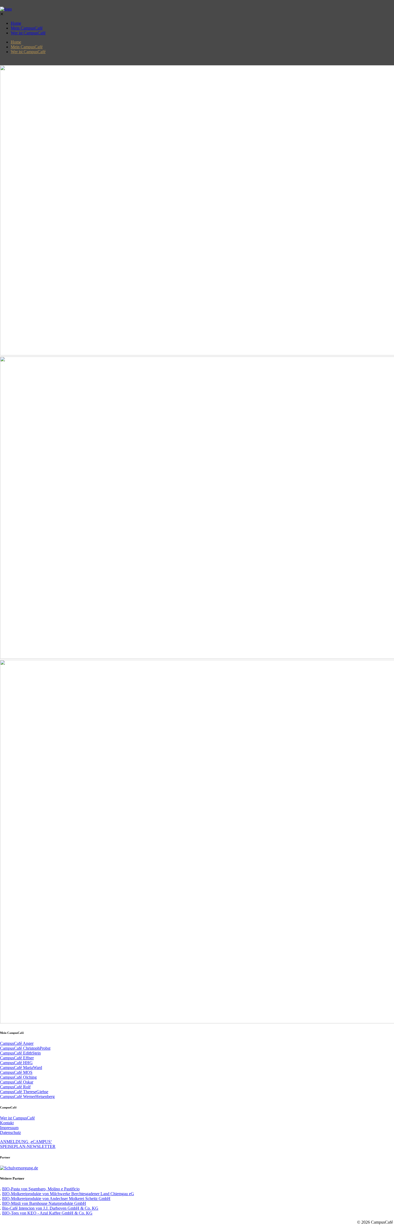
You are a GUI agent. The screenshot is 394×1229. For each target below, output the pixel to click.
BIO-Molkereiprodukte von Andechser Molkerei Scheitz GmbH (56, 1198)
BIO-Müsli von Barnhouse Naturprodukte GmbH (44, 1203)
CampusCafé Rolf (15, 1087)
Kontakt (7, 1123)
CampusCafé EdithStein (20, 1053)
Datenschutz (10, 1132)
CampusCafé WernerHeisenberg (27, 1096)
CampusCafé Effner (17, 1058)
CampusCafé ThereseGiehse (24, 1091)
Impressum (9, 1127)
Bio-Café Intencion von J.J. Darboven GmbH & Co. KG (50, 1208)
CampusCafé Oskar (16, 1082)
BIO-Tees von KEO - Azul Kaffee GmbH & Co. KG (47, 1213)
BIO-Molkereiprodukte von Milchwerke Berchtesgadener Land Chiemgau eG (68, 1193)
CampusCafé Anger (17, 1043)
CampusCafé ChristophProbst (25, 1048)
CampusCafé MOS (16, 1072)
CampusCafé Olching (18, 1077)
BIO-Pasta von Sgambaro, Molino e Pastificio (41, 1189)
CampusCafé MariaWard (21, 1067)
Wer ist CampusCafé (17, 1118)
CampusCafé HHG (16, 1062)
